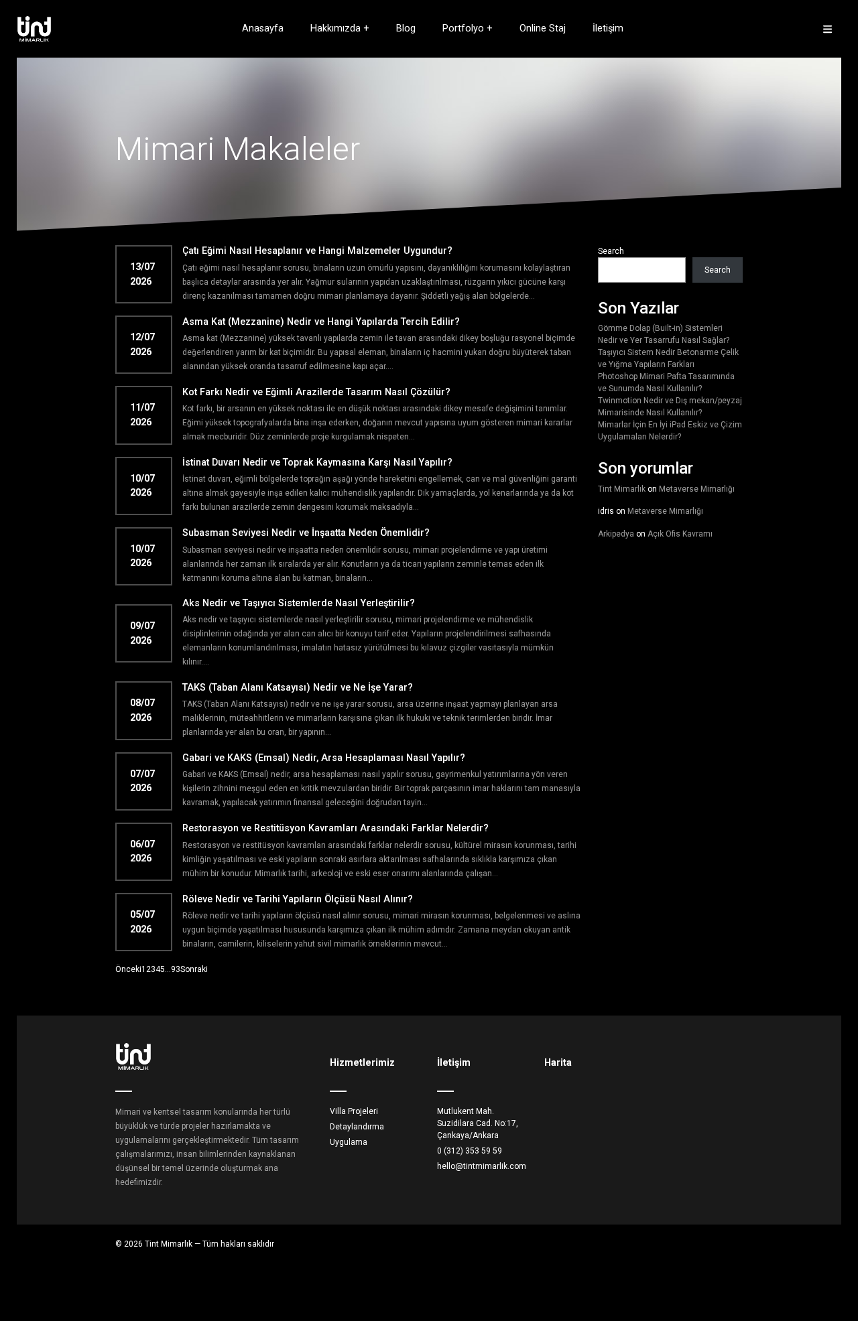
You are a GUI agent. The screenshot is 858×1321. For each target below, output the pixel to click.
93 (175, 969)
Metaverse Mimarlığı (697, 489)
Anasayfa (263, 28)
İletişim (608, 28)
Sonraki (194, 969)
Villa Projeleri (354, 1111)
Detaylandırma (357, 1126)
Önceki (128, 969)
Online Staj (542, 28)
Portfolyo (463, 28)
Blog (406, 28)
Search (611, 251)
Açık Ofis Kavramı (680, 534)
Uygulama (348, 1142)
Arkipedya (616, 534)
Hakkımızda (335, 28)
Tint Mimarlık (622, 489)
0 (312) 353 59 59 (469, 1151)
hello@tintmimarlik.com (481, 1166)
